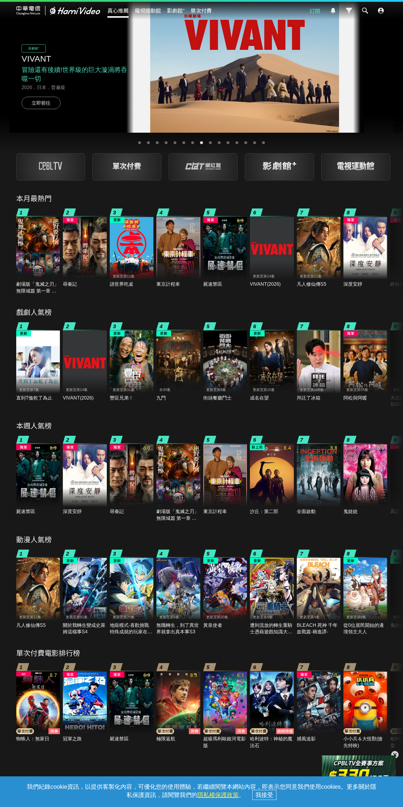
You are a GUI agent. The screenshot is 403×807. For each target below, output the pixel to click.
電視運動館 (148, 10)
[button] (139, 142)
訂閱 (314, 10)
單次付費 (201, 10)
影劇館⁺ (176, 10)
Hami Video (58, 10)
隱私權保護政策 (218, 795)
